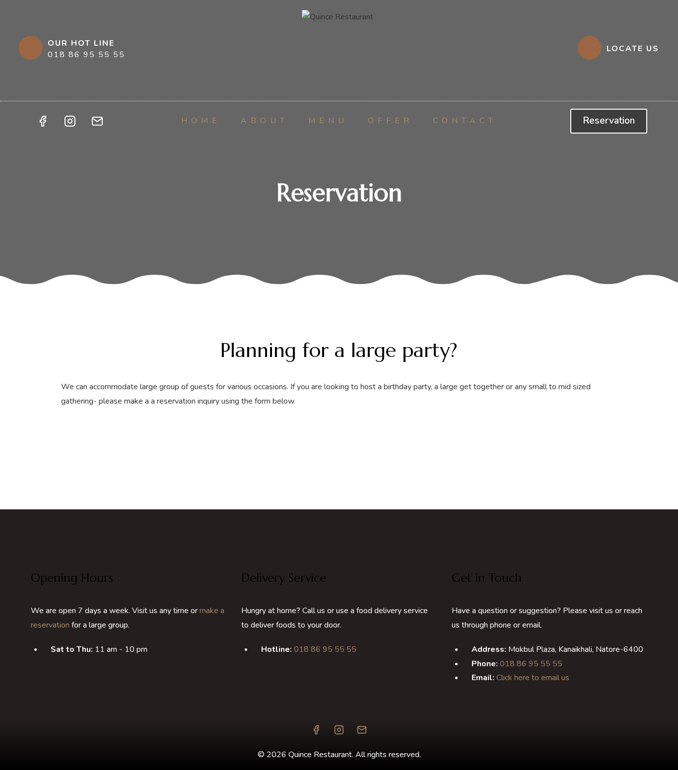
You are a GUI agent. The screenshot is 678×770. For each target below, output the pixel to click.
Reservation (609, 120)
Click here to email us (532, 677)
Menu (328, 120)
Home (201, 120)
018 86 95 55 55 (325, 649)
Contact (465, 120)
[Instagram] (70, 121)
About (264, 120)
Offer (390, 120)
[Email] (97, 121)
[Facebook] (43, 121)
